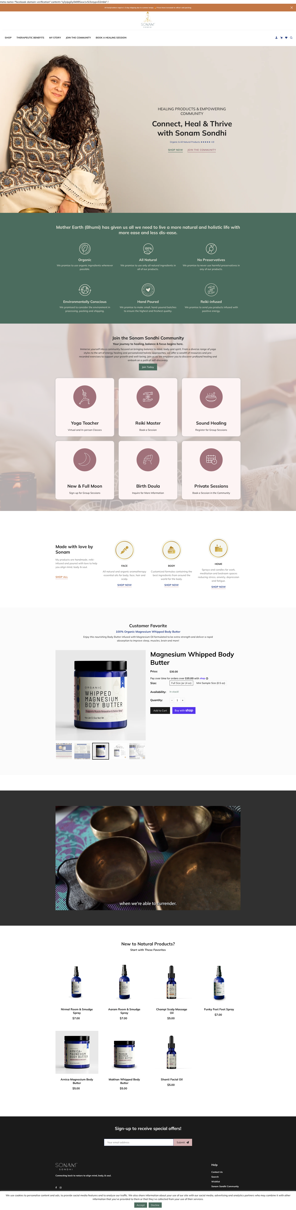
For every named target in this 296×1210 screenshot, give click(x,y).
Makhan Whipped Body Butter (124, 1081)
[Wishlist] (286, 37)
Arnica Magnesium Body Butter (77, 1081)
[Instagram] (61, 1187)
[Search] (291, 37)
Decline (155, 1205)
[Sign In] (276, 37)
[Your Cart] (281, 37)
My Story (55, 37)
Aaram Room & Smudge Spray (124, 1011)
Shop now (175, 149)
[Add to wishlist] (95, 985)
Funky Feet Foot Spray (219, 1009)
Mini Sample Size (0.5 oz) (210, 683)
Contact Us (217, 1172)
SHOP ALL (62, 576)
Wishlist (215, 1181)
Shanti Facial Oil (172, 1079)
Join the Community (78, 37)
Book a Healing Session (111, 37)
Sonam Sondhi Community (225, 1186)
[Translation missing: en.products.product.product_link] (95, 974)
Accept (141, 1205)
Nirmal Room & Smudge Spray (77, 1011)
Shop (8, 37)
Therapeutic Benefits (30, 37)
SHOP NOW (124, 584)
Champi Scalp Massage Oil (171, 1011)
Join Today (148, 367)
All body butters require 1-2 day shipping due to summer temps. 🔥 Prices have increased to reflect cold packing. (148, 8)
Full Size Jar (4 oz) (181, 683)
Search (215, 1176)
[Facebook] (56, 1187)
